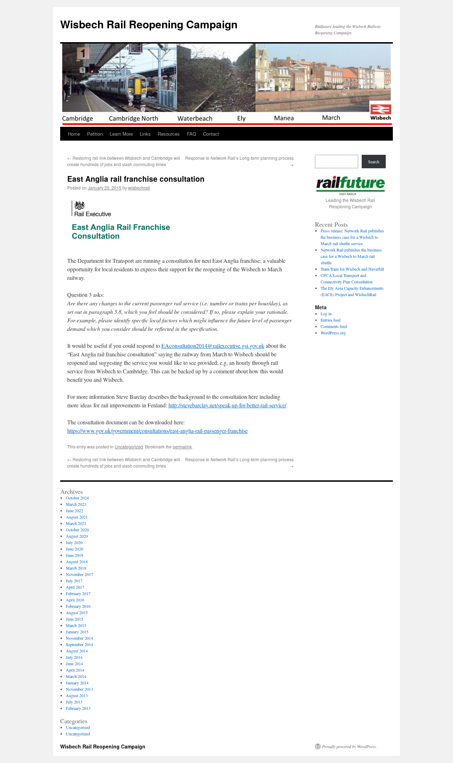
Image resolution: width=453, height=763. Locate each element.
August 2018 (77, 561)
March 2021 (76, 523)
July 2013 (74, 702)
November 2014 (79, 638)
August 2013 (77, 695)
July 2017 (74, 580)
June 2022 (74, 510)
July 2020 (74, 542)
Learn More (121, 133)
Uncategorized (129, 446)
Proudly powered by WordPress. (349, 746)
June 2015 (74, 619)
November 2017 (79, 574)
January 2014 (77, 682)
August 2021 (77, 517)
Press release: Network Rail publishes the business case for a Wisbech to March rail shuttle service (352, 237)
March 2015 (76, 625)
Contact (211, 133)
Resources (169, 133)
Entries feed (330, 320)
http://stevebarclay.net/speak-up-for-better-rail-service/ (227, 405)
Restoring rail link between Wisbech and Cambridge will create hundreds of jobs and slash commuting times (123, 161)
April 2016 (75, 600)
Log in (326, 313)
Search (373, 161)
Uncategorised (78, 727)
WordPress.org (333, 332)
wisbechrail (139, 188)
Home (74, 133)
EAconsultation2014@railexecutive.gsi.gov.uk (212, 345)
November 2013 (79, 689)
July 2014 (74, 657)
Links (145, 133)
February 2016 (78, 606)
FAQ (191, 133)
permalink (182, 446)
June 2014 (74, 663)
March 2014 (76, 676)
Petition (95, 133)
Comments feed (334, 326)
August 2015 (77, 612)
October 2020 (77, 529)
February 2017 (78, 593)
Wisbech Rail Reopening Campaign (148, 24)
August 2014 (77, 651)
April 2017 (75, 587)
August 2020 (77, 536)
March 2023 (76, 504)
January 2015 (77, 631)
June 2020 (74, 549)
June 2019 (74, 555)
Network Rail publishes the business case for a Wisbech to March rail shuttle (351, 256)
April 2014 (75, 670)
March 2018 (76, 568)
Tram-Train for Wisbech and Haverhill (352, 269)
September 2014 (79, 644)
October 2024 (77, 498)
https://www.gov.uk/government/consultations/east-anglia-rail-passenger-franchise (157, 430)
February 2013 (78, 708)
